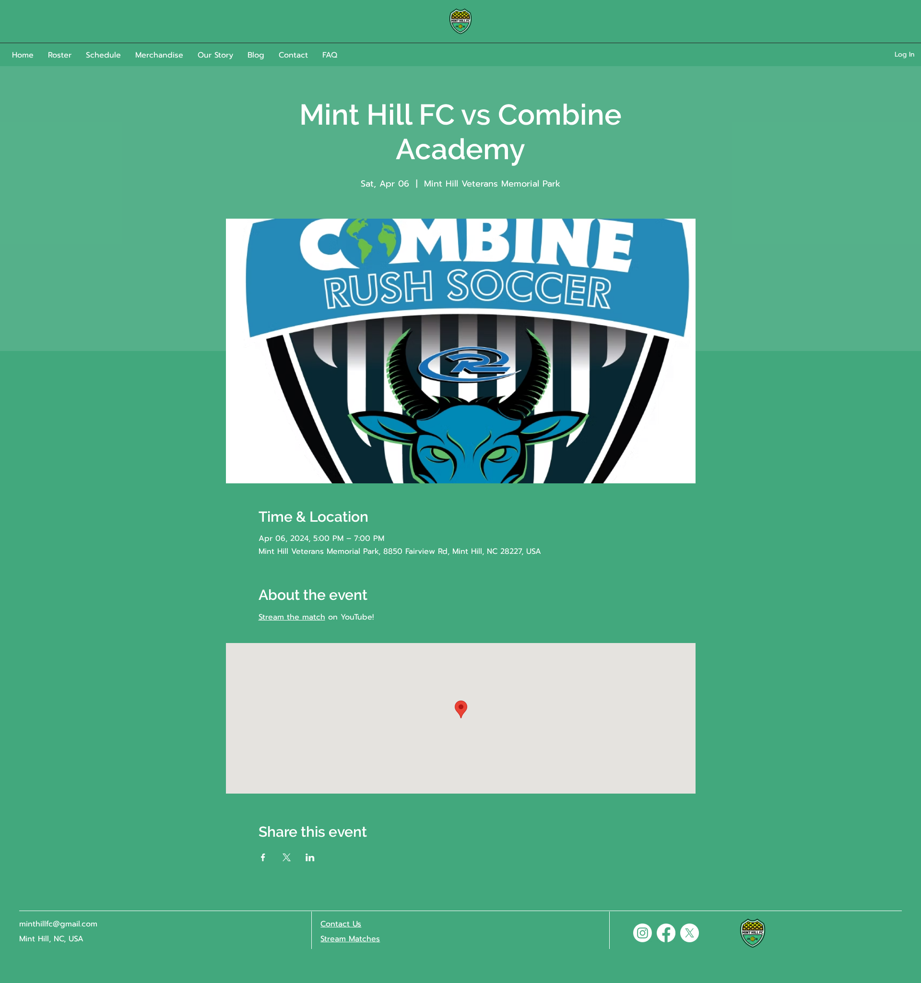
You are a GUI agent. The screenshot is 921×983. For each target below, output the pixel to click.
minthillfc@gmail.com (58, 924)
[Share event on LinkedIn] (310, 857)
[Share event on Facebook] (263, 857)
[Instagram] (642, 933)
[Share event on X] (286, 857)
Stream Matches (350, 939)
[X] (689, 933)
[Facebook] (666, 933)
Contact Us (340, 924)
